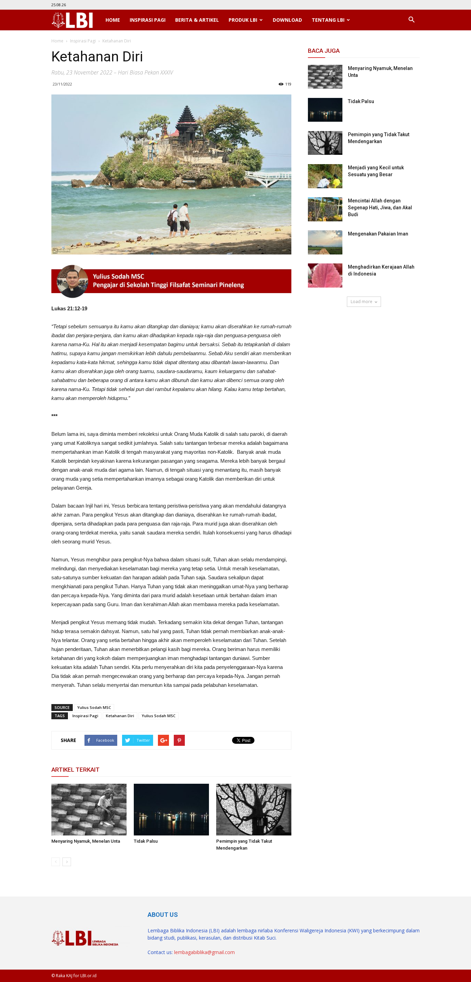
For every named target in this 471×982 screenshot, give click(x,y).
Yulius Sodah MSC (94, 707)
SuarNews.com (325, 327)
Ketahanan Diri (120, 715)
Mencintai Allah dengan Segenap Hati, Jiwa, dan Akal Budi (380, 207)
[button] (411, 20)
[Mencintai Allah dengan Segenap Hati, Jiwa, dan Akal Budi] (325, 209)
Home (113, 20)
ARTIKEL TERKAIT (75, 769)
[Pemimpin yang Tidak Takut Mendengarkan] (253, 809)
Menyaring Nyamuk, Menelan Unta (85, 841)
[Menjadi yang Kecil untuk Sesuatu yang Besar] (325, 176)
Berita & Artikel (197, 20)
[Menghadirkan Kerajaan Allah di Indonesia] (325, 275)
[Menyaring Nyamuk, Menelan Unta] (89, 809)
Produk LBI (243, 20)
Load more (361, 301)
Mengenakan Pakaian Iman (378, 234)
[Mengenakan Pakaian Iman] (325, 242)
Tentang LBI (328, 20)
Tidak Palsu (146, 841)
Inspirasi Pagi (148, 20)
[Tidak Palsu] (171, 809)
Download (287, 20)
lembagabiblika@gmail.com (204, 952)
